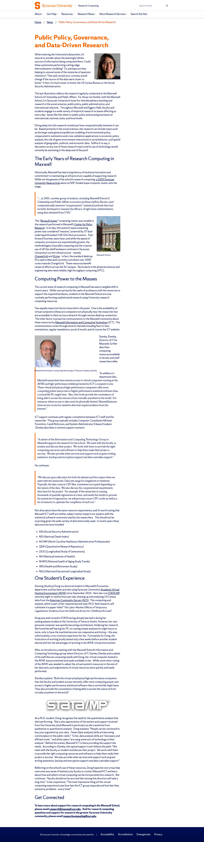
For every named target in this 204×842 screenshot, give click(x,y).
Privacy (158, 834)
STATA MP (114, 593)
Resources (67, 14)
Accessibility (107, 834)
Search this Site (139, 14)
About (38, 14)
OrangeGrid (41, 256)
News (50, 22)
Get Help (51, 14)
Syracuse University (50, 834)
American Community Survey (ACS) (69, 600)
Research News (86, 14)
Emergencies (143, 834)
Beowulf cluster (49, 221)
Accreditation (125, 834)
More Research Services (112, 14)
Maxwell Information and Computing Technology (81, 322)
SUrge (56, 256)
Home (38, 22)
